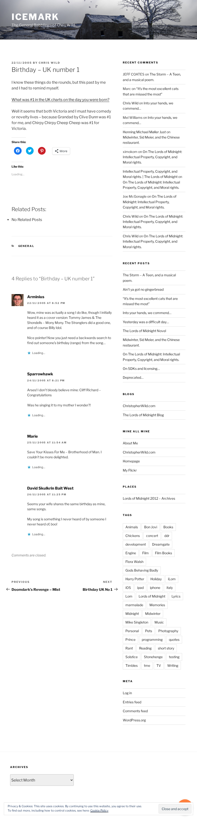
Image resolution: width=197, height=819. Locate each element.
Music (159, 622)
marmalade (134, 605)
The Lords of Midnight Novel (144, 331)
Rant (129, 648)
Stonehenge (153, 657)
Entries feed (132, 702)
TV (158, 665)
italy (169, 588)
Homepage (131, 461)
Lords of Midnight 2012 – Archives (149, 498)
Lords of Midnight (152, 596)
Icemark (35, 17)
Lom (128, 596)
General (26, 246)
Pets (148, 631)
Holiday (156, 579)
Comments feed (135, 711)
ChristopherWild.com (139, 406)
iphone (155, 588)
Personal (132, 631)
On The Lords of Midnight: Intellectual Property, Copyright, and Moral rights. (152, 157)
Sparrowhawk (40, 374)
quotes (174, 639)
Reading (145, 648)
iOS (128, 588)
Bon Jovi (150, 527)
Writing (172, 665)
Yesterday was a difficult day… (146, 322)
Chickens (132, 536)
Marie (32, 436)
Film (145, 553)
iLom (172, 579)
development (135, 544)
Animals (131, 527)
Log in (127, 693)
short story (166, 648)
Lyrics (176, 596)
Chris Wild (49, 62)
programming (152, 639)
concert (152, 536)
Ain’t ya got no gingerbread (143, 289)
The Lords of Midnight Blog (143, 415)
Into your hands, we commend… (147, 313)
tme (147, 665)
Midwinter (152, 613)
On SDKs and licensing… (141, 368)
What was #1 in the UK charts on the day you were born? (60, 99)
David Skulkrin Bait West (50, 488)
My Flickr (130, 470)
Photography (168, 631)
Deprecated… (133, 377)
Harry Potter (134, 579)
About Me (130, 443)
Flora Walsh (134, 562)
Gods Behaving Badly (141, 570)
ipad (140, 588)
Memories (157, 605)
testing (174, 657)
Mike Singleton (136, 622)
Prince (130, 639)
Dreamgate (161, 544)
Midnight (132, 613)
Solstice (131, 657)
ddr (166, 536)
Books (168, 527)
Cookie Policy (99, 810)
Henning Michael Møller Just (144, 132)
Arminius (35, 297)
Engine (130, 553)
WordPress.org (134, 720)
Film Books (163, 553)
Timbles (131, 665)
